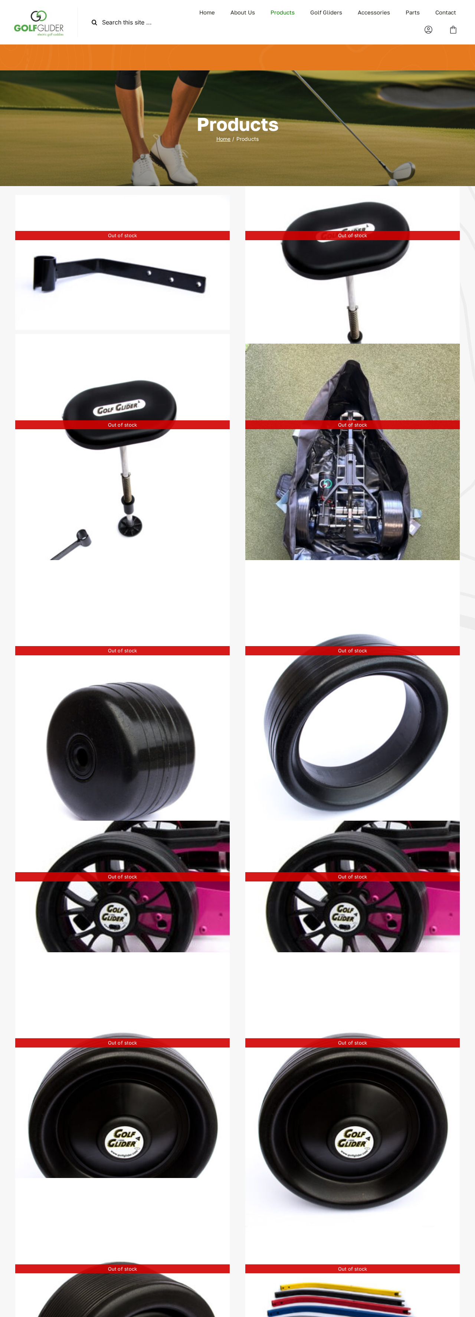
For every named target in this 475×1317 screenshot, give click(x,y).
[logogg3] (38, 10)
